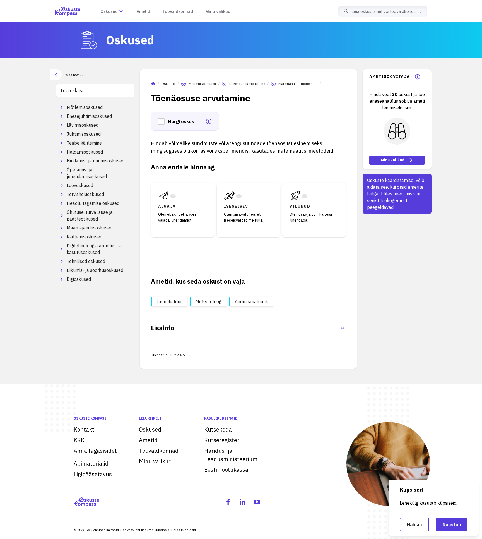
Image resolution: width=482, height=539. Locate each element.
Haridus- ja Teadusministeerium (230, 455)
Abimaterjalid (91, 463)
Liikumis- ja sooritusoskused (95, 270)
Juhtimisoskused (84, 134)
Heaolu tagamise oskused (93, 203)
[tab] (67, 74)
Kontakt (84, 429)
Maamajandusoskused (89, 228)
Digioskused (79, 279)
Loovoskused (80, 185)
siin (408, 108)
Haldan (414, 524)
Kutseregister (221, 440)
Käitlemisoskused (84, 236)
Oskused (168, 84)
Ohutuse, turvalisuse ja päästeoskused (90, 215)
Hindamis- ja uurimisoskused (95, 161)
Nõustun (451, 524)
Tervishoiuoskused (85, 194)
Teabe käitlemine (84, 143)
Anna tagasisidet (95, 450)
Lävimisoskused (82, 125)
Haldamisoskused (85, 152)
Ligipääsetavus (93, 474)
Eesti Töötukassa (226, 469)
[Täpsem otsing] (420, 11)
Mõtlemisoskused (85, 107)
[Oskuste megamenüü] (121, 11)
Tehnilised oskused (86, 261)
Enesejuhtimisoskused (89, 116)
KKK (79, 440)
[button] (163, 121)
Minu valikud (392, 160)
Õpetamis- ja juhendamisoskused (87, 173)
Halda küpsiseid (183, 530)
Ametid (148, 440)
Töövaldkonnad (159, 450)
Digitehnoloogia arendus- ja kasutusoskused (94, 249)
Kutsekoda (218, 429)
